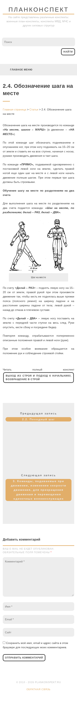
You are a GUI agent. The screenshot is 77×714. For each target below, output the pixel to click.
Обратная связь (38, 689)
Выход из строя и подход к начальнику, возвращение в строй (38, 377)
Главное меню (21, 69)
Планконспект (38, 9)
